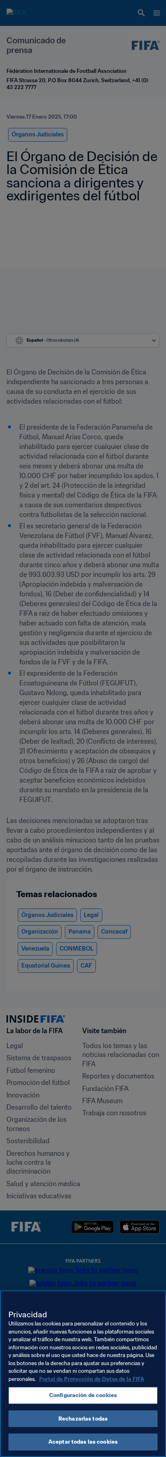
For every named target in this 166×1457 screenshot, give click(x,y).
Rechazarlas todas (83, 1418)
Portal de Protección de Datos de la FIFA (91, 1379)
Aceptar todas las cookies (83, 1441)
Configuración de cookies (83, 1395)
